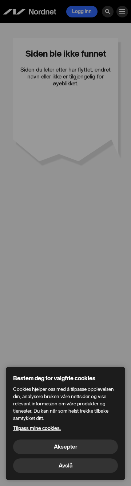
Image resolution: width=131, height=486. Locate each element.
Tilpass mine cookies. (37, 428)
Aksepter (65, 446)
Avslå (65, 465)
